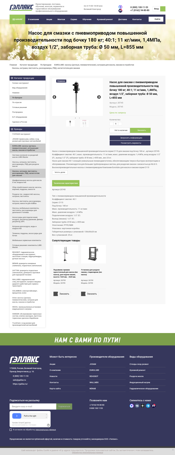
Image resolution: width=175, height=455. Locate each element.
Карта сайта (55, 388)
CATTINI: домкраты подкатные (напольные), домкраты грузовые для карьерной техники (26, 272)
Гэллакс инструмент (20, 83)
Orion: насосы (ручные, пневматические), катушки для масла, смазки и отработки (25, 300)
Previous (54, 97)
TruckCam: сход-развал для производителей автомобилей (24, 324)
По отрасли (16, 102)
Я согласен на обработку (34, 430)
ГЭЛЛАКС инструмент (21, 134)
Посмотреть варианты (130, 143)
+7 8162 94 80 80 (97, 405)
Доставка (122, 19)
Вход (156, 9)
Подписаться (64, 406)
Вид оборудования (19, 88)
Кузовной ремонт (105, 19)
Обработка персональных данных (87, 452)
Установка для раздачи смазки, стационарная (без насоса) (91, 272)
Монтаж (61, 19)
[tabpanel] (77, 97)
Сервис (74, 19)
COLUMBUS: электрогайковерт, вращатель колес (24, 292)
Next (99, 97)
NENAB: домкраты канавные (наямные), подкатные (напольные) (27, 264)
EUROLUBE (94, 370)
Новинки (15, 93)
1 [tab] (75, 118)
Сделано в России (19, 122)
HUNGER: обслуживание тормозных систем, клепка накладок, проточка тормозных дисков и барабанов (27, 316)
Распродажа (17, 112)
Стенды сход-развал (139, 364)
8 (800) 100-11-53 (139, 7)
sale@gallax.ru (19, 380)
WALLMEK (94, 382)
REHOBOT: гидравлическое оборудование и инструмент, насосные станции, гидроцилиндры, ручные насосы (27, 255)
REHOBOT (94, 376)
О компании (33, 19)
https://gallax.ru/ (20, 384)
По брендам (17, 98)
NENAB (93, 388)
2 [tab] (79, 118)
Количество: (115, 120)
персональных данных (46, 430)
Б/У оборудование (19, 117)
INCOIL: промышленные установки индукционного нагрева (26, 308)
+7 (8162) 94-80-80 (139, 10)
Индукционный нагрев (140, 382)
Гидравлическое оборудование (144, 388)
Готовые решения (19, 107)
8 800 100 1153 (96, 408)
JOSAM (93, 364)
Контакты (137, 19)
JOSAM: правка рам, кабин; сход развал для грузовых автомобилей (26, 140)
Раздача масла (137, 376)
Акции (49, 19)
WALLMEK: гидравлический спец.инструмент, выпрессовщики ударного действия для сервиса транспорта (26, 282)
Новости (53, 376)
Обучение (87, 19)
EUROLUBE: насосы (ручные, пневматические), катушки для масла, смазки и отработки (25, 148)
